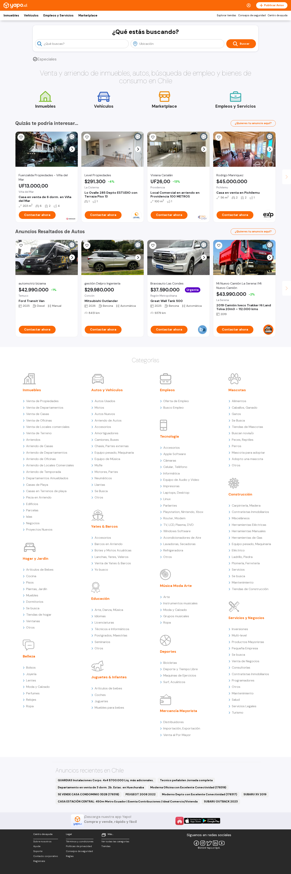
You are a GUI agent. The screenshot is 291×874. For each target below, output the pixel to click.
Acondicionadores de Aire (182, 538)
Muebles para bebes (109, 707)
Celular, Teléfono (175, 467)
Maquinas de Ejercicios (179, 675)
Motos (99, 407)
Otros (30, 627)
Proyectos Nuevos (39, 529)
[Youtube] (222, 843)
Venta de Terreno (39, 433)
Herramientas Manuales (249, 531)
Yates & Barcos (104, 526)
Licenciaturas (104, 622)
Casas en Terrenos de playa (46, 491)
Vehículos (31, 15)
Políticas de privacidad (79, 846)
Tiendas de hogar (38, 614)
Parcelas (32, 510)
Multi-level (239, 635)
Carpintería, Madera (246, 505)
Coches (100, 695)
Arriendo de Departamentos (46, 452)
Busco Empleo (173, 407)
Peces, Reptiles (242, 440)
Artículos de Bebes (39, 569)
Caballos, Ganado (244, 407)
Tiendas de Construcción (250, 589)
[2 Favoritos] (152, 137)
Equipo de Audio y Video (181, 480)
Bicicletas (170, 663)
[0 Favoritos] (21, 137)
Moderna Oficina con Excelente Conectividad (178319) (188, 787)
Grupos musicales (176, 616)
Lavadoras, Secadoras (179, 544)
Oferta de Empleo (176, 401)
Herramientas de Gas (247, 538)
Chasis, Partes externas (112, 446)
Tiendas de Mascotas (247, 427)
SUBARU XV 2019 (254, 794)
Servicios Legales (244, 706)
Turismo (237, 712)
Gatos (236, 414)
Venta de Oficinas (39, 420)
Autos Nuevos (105, 414)
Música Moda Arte (176, 585)
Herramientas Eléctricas (249, 525)
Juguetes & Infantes (109, 677)
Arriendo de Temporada (43, 472)
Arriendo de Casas (39, 446)
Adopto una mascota (247, 459)
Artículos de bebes (108, 688)
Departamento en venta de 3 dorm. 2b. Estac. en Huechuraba (101, 787)
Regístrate (39, 861)
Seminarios (102, 642)
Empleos (167, 390)
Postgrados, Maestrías (111, 635)
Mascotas (237, 390)
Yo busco (101, 569)
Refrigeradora (173, 550)
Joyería (31, 674)
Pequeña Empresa (245, 648)
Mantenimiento (243, 582)
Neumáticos (103, 478)
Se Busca (101, 491)
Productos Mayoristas (248, 642)
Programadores (243, 680)
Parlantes (170, 505)
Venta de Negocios (245, 661)
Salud (236, 700)
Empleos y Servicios (58, 15)
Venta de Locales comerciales (47, 427)
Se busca (32, 608)
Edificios (32, 504)
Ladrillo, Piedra (242, 557)
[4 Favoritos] (218, 137)
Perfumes (33, 693)
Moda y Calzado (38, 687)
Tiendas (105, 846)
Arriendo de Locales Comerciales (50, 465)
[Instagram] (203, 843)
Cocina (31, 576)
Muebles (32, 595)
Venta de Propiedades (42, 401)
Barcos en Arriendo (109, 544)
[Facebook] (196, 843)
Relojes (31, 700)
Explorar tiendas (226, 15)
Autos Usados (105, 401)
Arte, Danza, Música (109, 610)
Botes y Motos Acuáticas (113, 550)
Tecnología (169, 436)
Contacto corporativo (45, 856)
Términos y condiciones (79, 841)
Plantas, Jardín (36, 589)
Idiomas (100, 616)
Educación (100, 598)
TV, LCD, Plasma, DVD (178, 525)
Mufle (99, 465)
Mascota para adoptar (248, 452)
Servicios (238, 569)
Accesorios (103, 427)
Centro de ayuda (277, 15)
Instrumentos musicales (180, 603)
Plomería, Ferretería (246, 563)
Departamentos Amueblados (47, 478)
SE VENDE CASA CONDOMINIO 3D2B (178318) (88, 794)
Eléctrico (238, 550)
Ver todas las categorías (115, 841)
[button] (72, 149)
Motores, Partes (106, 472)
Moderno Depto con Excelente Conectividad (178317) (199, 794)
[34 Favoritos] (86, 137)
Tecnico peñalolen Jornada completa (186, 780)
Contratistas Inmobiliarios (250, 512)
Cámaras (169, 460)
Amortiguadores (106, 433)
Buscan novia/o (243, 433)
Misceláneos (241, 518)
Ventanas (33, 621)
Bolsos (31, 667)
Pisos (30, 582)
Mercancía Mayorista (178, 710)
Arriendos (33, 440)
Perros (236, 446)
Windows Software (177, 531)
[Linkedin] (215, 843)
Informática (171, 473)
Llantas (100, 485)
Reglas (70, 856)
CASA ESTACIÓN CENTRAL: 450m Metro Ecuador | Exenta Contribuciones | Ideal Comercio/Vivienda (128, 801)
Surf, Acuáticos (174, 682)
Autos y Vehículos (107, 390)
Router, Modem (174, 518)
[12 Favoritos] (21, 245)
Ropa (30, 706)
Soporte (37, 851)
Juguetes (101, 701)
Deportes (168, 651)
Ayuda (36, 846)
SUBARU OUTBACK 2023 (221, 801)
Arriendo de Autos (108, 420)
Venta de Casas (37, 414)
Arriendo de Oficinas (41, 459)
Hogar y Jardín (35, 558)
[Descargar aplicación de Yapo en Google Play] (211, 821)
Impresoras (171, 486)
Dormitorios (34, 602)
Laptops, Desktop (176, 493)
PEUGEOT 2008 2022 (141, 794)
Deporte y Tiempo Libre (180, 669)
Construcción (240, 494)
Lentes (31, 680)
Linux (167, 499)
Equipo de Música (107, 459)
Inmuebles (11, 15)
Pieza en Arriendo (38, 497)
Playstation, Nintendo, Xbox (183, 512)
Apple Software (174, 454)
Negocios (33, 523)
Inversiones (240, 629)
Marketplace (87, 15)
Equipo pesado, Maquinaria (114, 452)
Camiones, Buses (107, 440)
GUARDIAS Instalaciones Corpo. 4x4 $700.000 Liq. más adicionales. (106, 780)
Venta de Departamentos (44, 407)
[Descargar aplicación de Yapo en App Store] (193, 821)
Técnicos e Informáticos (112, 629)
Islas (29, 517)
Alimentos (239, 401)
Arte (166, 597)
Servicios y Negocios (246, 617)
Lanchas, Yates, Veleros (111, 557)
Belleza (29, 656)
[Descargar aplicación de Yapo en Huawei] (179, 820)
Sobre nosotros (42, 841)
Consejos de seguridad (252, 15)
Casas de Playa (37, 485)
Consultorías (241, 667)
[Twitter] (209, 843)
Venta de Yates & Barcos (113, 563)
